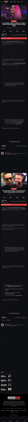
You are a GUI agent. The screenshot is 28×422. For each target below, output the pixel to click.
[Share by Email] (25, 146)
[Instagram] (21, 35)
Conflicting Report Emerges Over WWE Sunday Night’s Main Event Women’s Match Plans (4, 385)
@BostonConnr (15, 286)
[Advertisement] (7, 94)
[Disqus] (14, 352)
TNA (21, 1)
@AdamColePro (8, 285)
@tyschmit (10, 286)
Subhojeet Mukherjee (7, 152)
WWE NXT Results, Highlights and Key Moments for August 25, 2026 (4, 381)
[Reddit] (25, 35)
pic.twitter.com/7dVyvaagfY (9, 293)
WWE (15, 1)
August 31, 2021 (18, 123)
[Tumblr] (15, 408)
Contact (19, 410)
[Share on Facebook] (16, 146)
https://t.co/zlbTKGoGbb (19, 122)
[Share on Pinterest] (21, 146)
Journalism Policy (24, 410)
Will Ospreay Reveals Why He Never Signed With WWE (4, 389)
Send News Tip (3, 410)
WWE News (4, 4)
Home (11, 1)
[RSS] (24, 408)
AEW (18, 1)
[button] (23, 1)
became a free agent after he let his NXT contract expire (15, 207)
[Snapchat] (23, 35)
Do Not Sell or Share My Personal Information (14, 415)
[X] (12, 35)
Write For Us (7, 410)
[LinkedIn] (16, 35)
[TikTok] (22, 408)
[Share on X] (18, 146)
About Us (16, 410)
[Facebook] (10, 35)
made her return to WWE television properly (13, 41)
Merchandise (12, 410)
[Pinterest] (18, 35)
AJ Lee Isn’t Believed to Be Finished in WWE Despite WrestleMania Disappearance (3, 376)
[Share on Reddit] (23, 146)
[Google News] (14, 35)
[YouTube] (20, 35)
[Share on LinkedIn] (20, 146)
